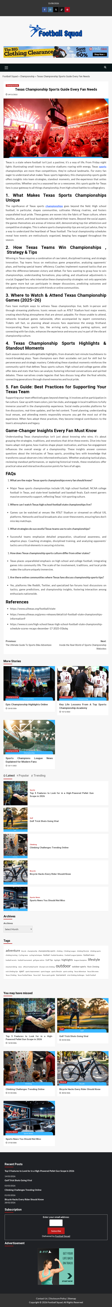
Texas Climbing (11, 975)
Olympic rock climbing (47, 967)
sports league (45, 971)
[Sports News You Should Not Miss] (16, 898)
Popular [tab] (23, 775)
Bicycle (33, 871)
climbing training (12, 955)
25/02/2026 (12, 708)
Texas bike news (93, 971)
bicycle (23, 951)
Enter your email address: (56, 1217)
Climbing (33, 844)
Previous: (28, 643)
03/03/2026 (66, 1040)
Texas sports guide (48, 975)
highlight (57, 960)
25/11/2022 (12, 766)
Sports (32, 790)
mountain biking (11, 967)
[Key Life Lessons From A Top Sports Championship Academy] (83, 683)
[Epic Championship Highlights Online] (29, 683)
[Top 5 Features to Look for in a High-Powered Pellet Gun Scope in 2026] (16, 793)
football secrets (11, 960)
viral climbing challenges (75, 975)
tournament (61, 975)
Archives (8, 923)
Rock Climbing (93, 966)
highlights (67, 959)
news (20, 967)
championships (54, 206)
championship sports (46, 951)
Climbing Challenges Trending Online (49, 847)
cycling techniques (35, 955)
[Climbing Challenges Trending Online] (16, 845)
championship (32, 951)
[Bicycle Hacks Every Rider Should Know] (16, 872)
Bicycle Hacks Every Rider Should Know (50, 874)
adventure (13, 950)
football (46, 955)
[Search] (105, 67)
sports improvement (32, 971)
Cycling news (23, 955)
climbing (60, 951)
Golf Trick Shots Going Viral (44, 821)
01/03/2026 (12, 1093)
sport (21, 971)
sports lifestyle (56, 971)
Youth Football (91, 975)
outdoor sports (79, 966)
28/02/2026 (66, 1093)
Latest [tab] (10, 775)
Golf (31, 818)
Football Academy (57, 955)
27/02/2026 (12, 1143)
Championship (27, 76)
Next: (82, 645)
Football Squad (10, 76)
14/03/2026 (12, 1043)
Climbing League (70, 951)
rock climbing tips (12, 971)
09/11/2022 (13, 94)
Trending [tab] (39, 775)
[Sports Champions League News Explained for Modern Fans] (29, 737)
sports (102, 166)
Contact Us (41, 1298)
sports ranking (68, 971)
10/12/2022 (66, 712)
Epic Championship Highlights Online (27, 704)
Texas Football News (25, 975)
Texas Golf (37, 975)
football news (88, 955)
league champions (80, 960)
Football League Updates (73, 955)
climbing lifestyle (83, 951)
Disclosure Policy (57, 1298)
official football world (30, 967)
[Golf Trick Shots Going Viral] (16, 819)
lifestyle (94, 959)
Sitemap (72, 1298)
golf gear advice (38, 960)
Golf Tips (49, 960)
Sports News (35, 897)
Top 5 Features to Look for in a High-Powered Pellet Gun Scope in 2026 (39, 1171)
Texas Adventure (80, 971)
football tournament (25, 960)
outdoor (63, 965)
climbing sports (95, 951)
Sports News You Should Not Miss (47, 900)
